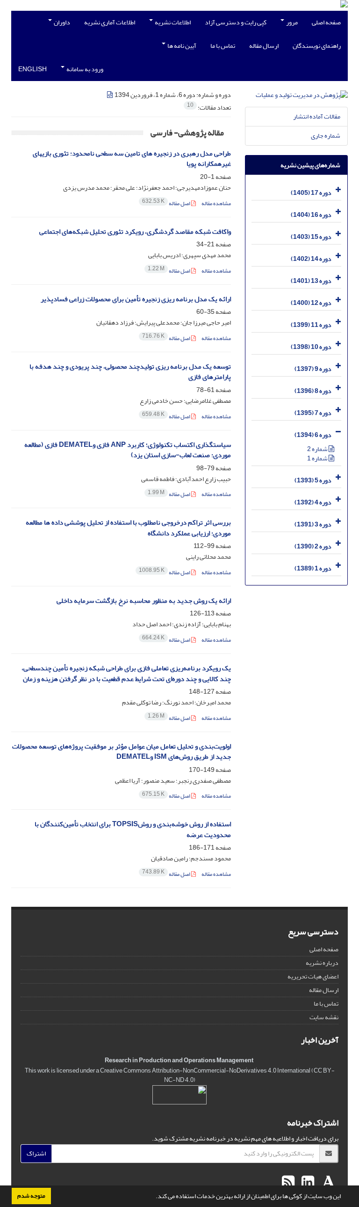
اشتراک (36, 1153)
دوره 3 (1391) (312, 524)
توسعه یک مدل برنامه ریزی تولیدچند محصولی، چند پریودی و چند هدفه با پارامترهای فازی (130, 372)
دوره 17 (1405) (311, 192)
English (32, 69)
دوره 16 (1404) (311, 214)
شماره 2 (318, 449)
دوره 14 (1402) (311, 258)
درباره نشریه (322, 962)
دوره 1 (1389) (312, 568)
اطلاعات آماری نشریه (109, 22)
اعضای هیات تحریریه (312, 976)
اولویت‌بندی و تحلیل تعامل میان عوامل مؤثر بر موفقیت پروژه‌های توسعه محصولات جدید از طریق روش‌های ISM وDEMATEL (121, 752)
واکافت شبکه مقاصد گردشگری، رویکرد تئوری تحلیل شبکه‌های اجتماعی (135, 231)
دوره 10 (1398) (311, 347)
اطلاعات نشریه (172, 22)
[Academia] (327, 1183)
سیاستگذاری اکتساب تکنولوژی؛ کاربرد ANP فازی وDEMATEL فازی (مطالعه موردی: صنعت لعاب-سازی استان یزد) (127, 450)
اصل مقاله (166, 203)
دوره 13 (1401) (311, 280)
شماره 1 (318, 458)
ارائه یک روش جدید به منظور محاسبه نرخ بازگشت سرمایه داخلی (144, 600)
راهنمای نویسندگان (317, 45)
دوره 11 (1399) (311, 324)
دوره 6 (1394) (312, 435)
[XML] (110, 95)
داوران (61, 22)
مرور (291, 22)
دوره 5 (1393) (312, 480)
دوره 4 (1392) (312, 502)
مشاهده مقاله (216, 203)
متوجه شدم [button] (31, 1195)
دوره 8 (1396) (312, 391)
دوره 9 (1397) (312, 369)
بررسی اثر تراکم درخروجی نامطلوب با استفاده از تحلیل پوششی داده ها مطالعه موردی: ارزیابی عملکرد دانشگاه (128, 528)
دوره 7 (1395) (312, 413)
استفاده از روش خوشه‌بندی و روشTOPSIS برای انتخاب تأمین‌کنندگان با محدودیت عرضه (133, 829)
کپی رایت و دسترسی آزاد (235, 22)
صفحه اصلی (326, 22)
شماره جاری (325, 135)
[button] (153, 1197)
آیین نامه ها (181, 45)
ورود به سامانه (84, 69)
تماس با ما (222, 45)
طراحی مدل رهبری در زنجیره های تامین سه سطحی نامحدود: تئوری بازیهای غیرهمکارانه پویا (132, 159)
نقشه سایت (323, 1017)
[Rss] (288, 1183)
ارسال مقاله (264, 45)
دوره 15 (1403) (311, 236)
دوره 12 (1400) (311, 302)
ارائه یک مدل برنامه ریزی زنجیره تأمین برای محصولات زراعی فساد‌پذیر (136, 299)
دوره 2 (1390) (312, 546)
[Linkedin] (306, 1183)
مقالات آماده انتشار (316, 116)
